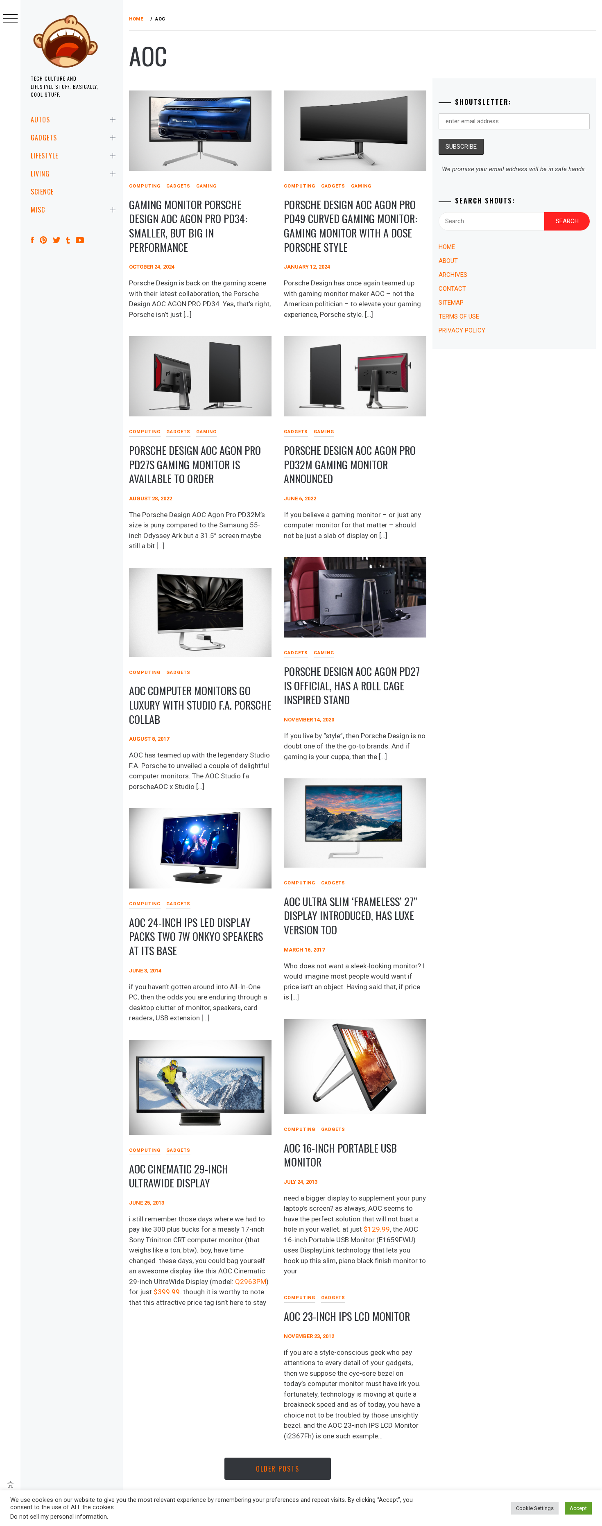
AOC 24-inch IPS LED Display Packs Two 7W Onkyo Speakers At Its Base (196, 936)
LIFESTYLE (44, 156)
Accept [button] (578, 1508)
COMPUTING (145, 186)
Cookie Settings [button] (535, 1508)
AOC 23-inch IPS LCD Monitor (347, 1316)
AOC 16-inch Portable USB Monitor (340, 1155)
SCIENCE (42, 192)
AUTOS (40, 119)
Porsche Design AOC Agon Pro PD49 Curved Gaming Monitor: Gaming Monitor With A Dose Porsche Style (350, 226)
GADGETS (44, 137)
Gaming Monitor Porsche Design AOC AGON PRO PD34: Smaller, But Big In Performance (188, 226)
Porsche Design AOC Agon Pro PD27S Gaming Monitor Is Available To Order (195, 464)
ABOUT (448, 261)
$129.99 (377, 1229)
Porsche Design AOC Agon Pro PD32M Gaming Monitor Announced (350, 464)
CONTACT (452, 288)
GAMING (206, 186)
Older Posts (277, 1469)
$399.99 (167, 1292)
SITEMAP (451, 302)
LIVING (40, 174)
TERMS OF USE (459, 316)
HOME (447, 247)
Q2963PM (250, 1281)
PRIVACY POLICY (462, 330)
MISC (38, 210)
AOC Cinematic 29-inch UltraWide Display (178, 1176)
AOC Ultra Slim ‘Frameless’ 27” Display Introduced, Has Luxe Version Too (350, 915)
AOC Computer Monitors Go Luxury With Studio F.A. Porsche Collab (200, 705)
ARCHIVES (453, 274)
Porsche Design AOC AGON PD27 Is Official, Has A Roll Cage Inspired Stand (352, 685)
